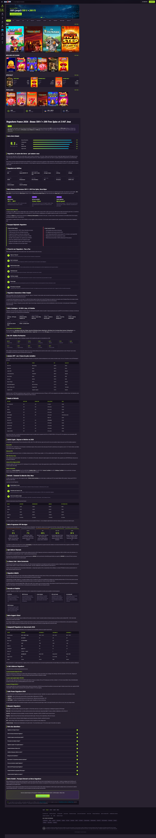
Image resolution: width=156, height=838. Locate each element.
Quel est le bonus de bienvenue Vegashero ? (15, 733)
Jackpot (44, 20)
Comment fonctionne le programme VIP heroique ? (16, 770)
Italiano (58, 809)
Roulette (32, 20)
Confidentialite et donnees (114, 813)
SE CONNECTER (144, 1)
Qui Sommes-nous (45, 813)
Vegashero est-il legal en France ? (13, 729)
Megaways (55, 20)
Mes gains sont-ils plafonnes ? (12, 755)
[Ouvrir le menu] (2, 2)
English (44, 809)
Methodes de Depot (60, 815)
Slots (23, 20)
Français (47, 809)
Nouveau (18, 20)
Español (54, 809)
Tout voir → (76, 24)
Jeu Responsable (59, 813)
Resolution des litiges (72, 813)
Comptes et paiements (46, 815)
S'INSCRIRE (152, 1)
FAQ (51, 815)
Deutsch (51, 809)
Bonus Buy (69, 20)
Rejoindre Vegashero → (42, 796)
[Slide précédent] (8, 12)
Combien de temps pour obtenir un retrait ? (14, 752)
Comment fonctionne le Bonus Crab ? (13, 748)
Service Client (89, 813)
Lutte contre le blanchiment (81, 813)
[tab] (42, 17)
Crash (50, 20)
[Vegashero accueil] (7, 2)
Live (27, 20)
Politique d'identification (96, 813)
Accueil (8, 20)
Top (13, 20)
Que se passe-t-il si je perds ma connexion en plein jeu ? (17, 759)
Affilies (54, 815)
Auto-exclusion (66, 813)
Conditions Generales (52, 813)
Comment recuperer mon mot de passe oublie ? (15, 737)
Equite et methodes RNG (104, 813)
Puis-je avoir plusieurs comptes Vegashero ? (15, 763)
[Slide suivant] (77, 12)
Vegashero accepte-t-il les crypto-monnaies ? (15, 744)
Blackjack (39, 20)
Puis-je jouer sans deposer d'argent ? (13, 741)
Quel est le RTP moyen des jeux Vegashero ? (15, 766)
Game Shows (62, 20)
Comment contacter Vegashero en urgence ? (15, 774)
